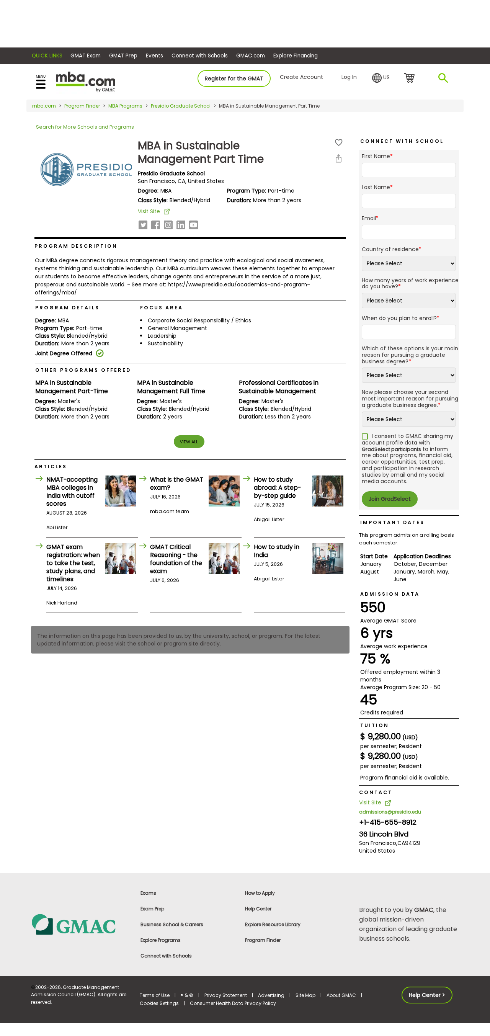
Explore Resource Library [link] (273, 924)
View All (189, 442)
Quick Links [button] (47, 55)
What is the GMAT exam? (176, 483)
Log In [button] (349, 77)
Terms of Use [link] (155, 995)
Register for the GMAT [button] (234, 78)
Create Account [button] (301, 77)
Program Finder (82, 106)
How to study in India (276, 551)
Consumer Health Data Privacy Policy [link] (233, 1003)
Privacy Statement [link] (225, 995)
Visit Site (149, 211)
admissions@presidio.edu (390, 812)
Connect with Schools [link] (166, 956)
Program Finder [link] (263, 940)
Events (154, 55)
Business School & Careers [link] (171, 924)
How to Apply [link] (260, 893)
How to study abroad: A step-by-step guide (277, 487)
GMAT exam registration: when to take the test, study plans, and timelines (73, 563)
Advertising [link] (271, 995)
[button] (381, 78)
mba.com (44, 106)
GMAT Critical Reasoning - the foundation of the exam (176, 559)
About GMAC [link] (341, 995)
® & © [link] (187, 995)
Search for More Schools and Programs (85, 127)
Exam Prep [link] (152, 908)
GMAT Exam (85, 55)
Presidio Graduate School (181, 106)
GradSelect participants (391, 449)
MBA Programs (125, 106)
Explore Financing (295, 55)
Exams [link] (148, 893)
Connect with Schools (200, 55)
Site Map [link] (305, 995)
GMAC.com (250, 55)
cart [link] (410, 78)
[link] (81, 924)
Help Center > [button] (427, 995)
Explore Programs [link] (160, 940)
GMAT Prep (123, 55)
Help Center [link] (258, 908)
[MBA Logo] (85, 81)
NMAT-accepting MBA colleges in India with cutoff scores (72, 491)
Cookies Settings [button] (159, 1003)
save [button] (339, 142)
